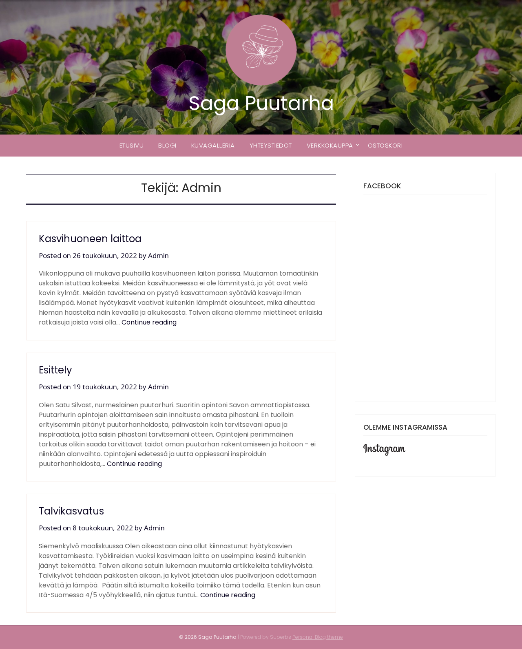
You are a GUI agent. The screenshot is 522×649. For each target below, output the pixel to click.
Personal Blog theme (317, 637)
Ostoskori (385, 145)
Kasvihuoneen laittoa (90, 238)
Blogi (167, 145)
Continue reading (149, 322)
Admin (158, 255)
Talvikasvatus (71, 511)
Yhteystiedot (271, 145)
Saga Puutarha (261, 103)
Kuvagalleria (213, 145)
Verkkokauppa (330, 145)
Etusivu (131, 145)
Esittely (55, 370)
